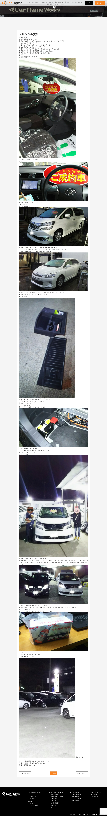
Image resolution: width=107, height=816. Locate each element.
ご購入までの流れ (47, 2)
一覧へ (53, 773)
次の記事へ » (82, 773)
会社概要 (32, 798)
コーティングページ (95, 792)
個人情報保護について (57, 802)
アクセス (89, 3)
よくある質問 (54, 794)
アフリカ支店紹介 (35, 805)
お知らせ (53, 806)
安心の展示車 (36, 2)
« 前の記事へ (25, 773)
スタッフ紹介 (33, 796)
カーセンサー (93, 794)
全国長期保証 (59, 2)
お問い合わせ (100, 3)
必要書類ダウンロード (54, 4)
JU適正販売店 (94, 796)
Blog (53, 807)
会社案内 (67, 2)
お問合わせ (54, 798)
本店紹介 (32, 803)
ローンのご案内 (77, 2)
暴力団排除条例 (55, 804)
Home (28, 2)
